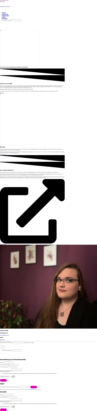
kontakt (3, 348)
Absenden (3, 380)
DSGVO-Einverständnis (5, 371)
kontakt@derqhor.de (4, 335)
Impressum (8, 341)
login (3, 347)
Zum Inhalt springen (4, 0)
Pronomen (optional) (4, 364)
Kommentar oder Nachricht (5, 370)
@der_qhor (2, 339)
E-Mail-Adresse (3, 366)
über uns (4, 346)
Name (1, 362)
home (3, 345)
